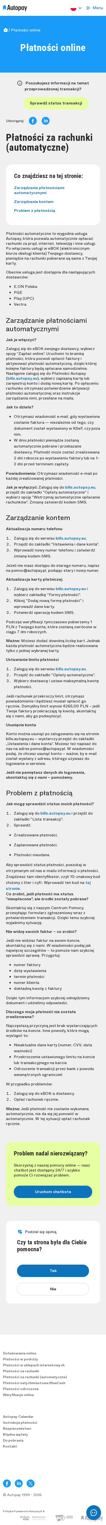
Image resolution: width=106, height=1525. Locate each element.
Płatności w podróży (20, 1359)
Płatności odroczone (20, 1388)
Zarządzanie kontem (33, 201)
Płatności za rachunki (21, 1371)
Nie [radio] (53, 1289)
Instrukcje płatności (20, 1422)
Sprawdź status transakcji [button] (56, 103)
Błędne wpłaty (15, 1434)
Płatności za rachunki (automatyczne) (35, 1377)
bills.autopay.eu (22, 378)
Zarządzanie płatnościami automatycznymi (39, 190)
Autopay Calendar (18, 1416)
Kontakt (10, 1446)
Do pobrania (13, 1440)
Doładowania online (19, 1353)
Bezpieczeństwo (17, 1428)
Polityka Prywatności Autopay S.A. (24, 1511)
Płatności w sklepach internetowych (34, 1365)
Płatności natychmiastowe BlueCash (34, 1382)
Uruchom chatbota (53, 1192)
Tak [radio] (53, 1271)
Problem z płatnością (34, 210)
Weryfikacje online (18, 1394)
